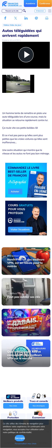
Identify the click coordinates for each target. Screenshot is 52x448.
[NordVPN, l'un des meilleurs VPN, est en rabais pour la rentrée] (26, 274)
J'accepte (20, 438)
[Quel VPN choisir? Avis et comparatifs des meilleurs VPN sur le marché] (26, 366)
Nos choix (13, 406)
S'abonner (40, 11)
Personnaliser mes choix (25, 443)
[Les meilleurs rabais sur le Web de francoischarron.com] (26, 335)
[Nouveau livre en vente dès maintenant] (26, 196)
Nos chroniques (39, 406)
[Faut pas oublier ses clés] (26, 304)
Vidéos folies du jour (12, 25)
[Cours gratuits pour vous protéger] (26, 234)
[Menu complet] (49, 11)
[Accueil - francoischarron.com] (12, 7)
